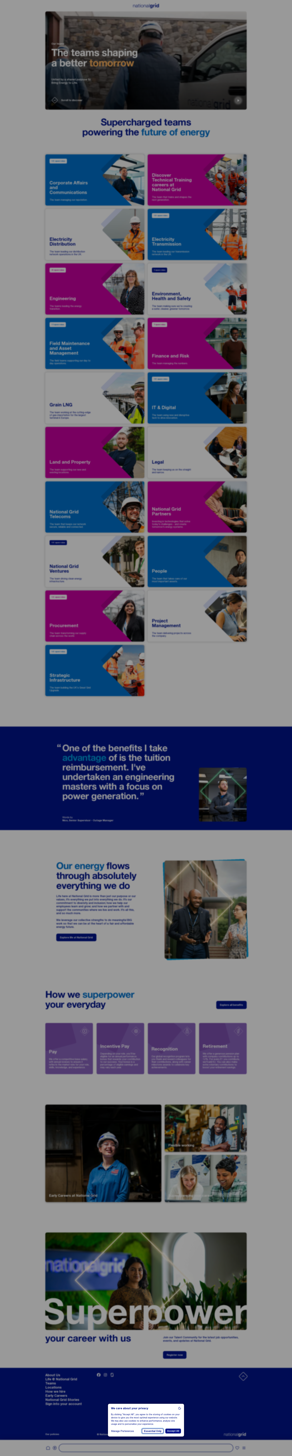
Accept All (173, 1431)
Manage (122, 1431)
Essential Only (152, 1431)
